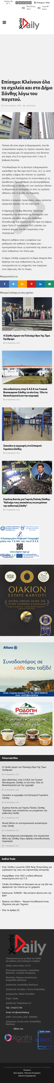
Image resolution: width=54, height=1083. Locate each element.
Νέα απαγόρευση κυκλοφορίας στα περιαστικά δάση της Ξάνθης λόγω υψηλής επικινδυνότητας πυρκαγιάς (26, 838)
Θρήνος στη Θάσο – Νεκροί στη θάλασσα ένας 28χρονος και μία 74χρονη (25, 903)
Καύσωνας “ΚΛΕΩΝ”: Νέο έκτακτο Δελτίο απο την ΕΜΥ (26, 894)
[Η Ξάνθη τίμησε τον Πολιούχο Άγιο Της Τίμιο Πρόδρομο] (27, 314)
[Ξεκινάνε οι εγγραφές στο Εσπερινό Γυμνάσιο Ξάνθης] (27, 424)
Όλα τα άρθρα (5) (10, 910)
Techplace (27, 1070)
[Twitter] (20, 2)
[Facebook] (16, 2)
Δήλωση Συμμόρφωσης (27, 1076)
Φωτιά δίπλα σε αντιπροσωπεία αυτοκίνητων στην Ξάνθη (24, 824)
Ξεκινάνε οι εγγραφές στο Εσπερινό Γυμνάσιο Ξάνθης (25, 796)
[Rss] (30, 2)
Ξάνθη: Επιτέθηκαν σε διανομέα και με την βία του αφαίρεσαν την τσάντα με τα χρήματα (27, 885)
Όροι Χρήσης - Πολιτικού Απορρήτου (27, 1073)
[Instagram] (23, 2)
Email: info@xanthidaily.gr (17, 1012)
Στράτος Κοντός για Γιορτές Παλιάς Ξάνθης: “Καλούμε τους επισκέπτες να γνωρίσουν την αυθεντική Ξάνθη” (26, 502)
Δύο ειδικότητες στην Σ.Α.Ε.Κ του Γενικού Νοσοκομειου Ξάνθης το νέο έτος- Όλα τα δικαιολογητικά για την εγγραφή (25, 392)
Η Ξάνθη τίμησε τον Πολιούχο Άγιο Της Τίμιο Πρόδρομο (24, 768)
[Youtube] (26, 2)
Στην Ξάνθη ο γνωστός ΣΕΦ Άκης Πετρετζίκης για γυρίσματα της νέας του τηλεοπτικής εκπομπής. (27, 868)
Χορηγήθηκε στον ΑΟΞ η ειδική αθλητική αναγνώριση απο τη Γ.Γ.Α (22, 877)
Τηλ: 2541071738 (14, 1007)
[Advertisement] (27, 53)
